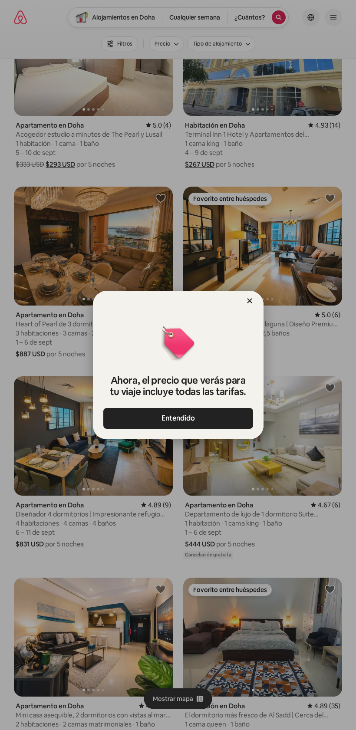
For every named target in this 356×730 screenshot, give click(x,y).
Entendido (178, 418)
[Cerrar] (249, 300)
